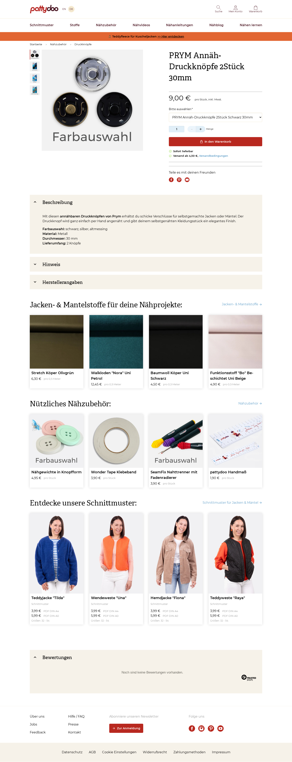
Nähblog (216, 25)
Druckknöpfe (83, 44)
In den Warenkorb (218, 141)
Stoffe (75, 25)
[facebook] (192, 728)
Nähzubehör (106, 25)
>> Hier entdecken (171, 36)
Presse (73, 724)
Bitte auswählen (180, 109)
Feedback (38, 732)
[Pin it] (179, 179)
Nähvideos (141, 25)
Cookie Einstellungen (119, 752)
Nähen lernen (251, 25)
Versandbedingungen (213, 155)
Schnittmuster (42, 25)
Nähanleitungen (179, 25)
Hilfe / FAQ (76, 716)
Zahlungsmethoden (189, 752)
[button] (218, 9)
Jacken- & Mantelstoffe (240, 304)
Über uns (37, 716)
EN (64, 9)
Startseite (36, 44)
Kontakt (74, 732)
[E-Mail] (187, 179)
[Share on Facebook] (171, 179)
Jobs (33, 724)
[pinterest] (211, 728)
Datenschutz (72, 752)
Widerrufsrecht (155, 752)
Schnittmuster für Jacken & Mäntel (230, 502)
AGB (92, 752)
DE (71, 9)
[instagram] (201, 728)
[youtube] (220, 728)
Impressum (221, 752)
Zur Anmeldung (128, 728)
